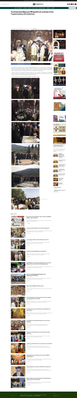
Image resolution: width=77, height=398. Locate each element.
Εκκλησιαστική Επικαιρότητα (22, 28)
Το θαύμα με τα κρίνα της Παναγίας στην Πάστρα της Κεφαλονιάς (38, 309)
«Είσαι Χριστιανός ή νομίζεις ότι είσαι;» (62, 174)
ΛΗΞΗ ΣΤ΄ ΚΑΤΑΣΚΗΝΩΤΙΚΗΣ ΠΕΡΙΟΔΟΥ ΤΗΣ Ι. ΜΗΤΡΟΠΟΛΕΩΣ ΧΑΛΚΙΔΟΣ (36, 275)
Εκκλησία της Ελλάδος (14, 28)
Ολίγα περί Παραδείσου (61, 183)
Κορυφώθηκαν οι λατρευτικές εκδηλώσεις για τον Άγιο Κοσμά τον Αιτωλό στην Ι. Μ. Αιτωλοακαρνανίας (38, 263)
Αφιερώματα (48, 0)
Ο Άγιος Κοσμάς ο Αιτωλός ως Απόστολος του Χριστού (38, 366)
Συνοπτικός (31, 0)
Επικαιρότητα (27, 0)
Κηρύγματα (34, 0)
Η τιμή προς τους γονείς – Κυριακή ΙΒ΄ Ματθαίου (62, 170)
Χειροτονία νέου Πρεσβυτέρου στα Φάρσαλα (36, 251)
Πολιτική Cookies (22, 395)
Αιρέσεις (52, 0)
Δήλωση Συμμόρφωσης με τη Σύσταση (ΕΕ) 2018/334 (33, 395)
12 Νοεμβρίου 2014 (56, 188)
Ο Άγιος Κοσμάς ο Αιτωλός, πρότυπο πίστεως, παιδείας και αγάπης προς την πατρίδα (38, 298)
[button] (58, 112)
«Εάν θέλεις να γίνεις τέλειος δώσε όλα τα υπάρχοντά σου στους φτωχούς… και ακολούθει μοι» (59, 145)
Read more (28, 233)
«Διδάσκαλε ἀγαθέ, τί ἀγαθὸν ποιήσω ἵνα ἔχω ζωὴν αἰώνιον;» (62, 165)
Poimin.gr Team (35, 28)
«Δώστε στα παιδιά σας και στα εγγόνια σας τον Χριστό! (39, 343)
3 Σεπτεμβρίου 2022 (56, 147)
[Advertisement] (38, 21)
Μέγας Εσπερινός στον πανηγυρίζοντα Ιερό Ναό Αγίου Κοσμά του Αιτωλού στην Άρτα (38, 379)
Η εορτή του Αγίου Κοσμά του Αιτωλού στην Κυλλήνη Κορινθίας (38, 332)
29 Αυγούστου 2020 (61, 167)
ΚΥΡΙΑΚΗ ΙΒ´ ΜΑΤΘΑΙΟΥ (57, 187)
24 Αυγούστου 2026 (29, 334)
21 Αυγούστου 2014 (56, 192)
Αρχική (24, 0)
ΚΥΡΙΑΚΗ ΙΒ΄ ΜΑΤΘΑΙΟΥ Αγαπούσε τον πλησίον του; (60, 191)
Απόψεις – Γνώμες (38, 0)
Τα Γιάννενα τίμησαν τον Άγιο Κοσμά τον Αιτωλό (37, 239)
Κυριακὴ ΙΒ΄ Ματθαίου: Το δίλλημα (62, 160)
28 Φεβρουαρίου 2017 (29, 28)
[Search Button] (75, 8)
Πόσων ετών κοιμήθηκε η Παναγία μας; (35, 285)
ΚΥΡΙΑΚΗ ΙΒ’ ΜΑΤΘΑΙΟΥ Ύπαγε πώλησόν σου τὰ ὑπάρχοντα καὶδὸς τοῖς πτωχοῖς (62, 155)
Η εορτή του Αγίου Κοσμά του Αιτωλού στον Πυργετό (37, 228)
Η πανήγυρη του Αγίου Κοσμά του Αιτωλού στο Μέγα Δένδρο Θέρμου (38, 355)
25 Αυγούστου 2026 (29, 229)
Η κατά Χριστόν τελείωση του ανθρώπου (61, 179)
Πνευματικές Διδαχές (43, 0)
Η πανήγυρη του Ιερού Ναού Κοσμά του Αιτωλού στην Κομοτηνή (38, 321)
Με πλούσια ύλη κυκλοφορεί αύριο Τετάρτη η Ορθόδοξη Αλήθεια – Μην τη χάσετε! (38, 217)
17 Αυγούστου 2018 (61, 184)
